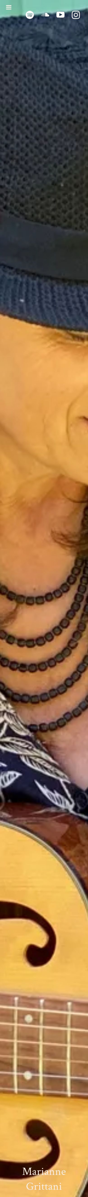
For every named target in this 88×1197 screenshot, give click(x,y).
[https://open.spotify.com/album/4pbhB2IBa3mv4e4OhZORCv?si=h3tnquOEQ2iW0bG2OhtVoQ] (30, 15)
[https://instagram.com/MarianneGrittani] (76, 15)
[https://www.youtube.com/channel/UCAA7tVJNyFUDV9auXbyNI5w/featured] (60, 15)
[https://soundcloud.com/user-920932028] (45, 15)
